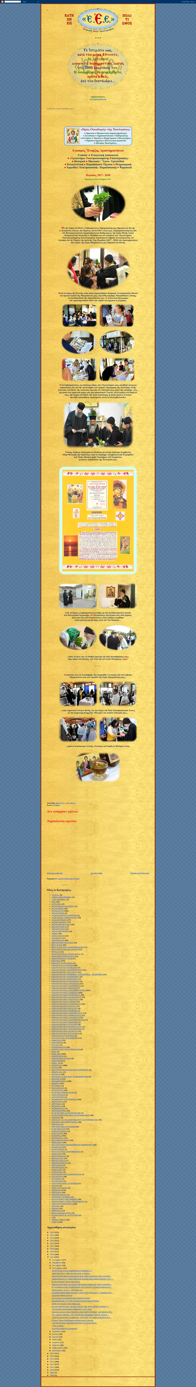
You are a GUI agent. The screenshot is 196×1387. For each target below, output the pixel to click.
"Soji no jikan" (58, 1326)
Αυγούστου (57, 1331)
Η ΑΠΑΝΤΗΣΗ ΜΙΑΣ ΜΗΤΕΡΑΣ (66, 1282)
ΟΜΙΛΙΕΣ (55, 1118)
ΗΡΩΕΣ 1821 (57, 1072)
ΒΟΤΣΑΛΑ (56, 952)
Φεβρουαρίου (58, 1348)
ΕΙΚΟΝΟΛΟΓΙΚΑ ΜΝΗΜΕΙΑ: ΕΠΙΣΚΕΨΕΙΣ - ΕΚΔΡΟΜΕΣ (77, 974)
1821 (53, 902)
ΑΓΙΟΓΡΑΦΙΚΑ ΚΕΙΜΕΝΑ (63, 906)
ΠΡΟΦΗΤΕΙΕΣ (57, 1167)
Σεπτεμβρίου (57, 1268)
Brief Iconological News (61, 1213)
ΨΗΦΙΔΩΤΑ (56, 1211)
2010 (52, 1370)
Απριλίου (56, 1342)
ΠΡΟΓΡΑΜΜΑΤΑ (58, 1156)
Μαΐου (55, 1340)
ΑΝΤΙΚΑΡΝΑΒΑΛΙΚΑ (61, 924)
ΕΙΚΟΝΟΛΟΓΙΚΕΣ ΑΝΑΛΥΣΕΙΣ (65, 984)
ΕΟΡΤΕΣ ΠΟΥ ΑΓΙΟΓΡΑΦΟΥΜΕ (65, 1049)
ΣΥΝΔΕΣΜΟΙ (57, 1181)
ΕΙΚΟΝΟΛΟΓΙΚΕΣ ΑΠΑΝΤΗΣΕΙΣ (66, 986)
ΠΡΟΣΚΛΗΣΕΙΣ (58, 1161)
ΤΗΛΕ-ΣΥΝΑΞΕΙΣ (59, 1188)
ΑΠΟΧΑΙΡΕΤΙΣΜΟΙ (60, 931)
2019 (52, 1252)
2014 (52, 1359)
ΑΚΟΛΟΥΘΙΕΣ (57, 913)
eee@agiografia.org (98, 99)
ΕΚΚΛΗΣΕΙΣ (57, 1043)
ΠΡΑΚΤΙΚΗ (56, 1154)
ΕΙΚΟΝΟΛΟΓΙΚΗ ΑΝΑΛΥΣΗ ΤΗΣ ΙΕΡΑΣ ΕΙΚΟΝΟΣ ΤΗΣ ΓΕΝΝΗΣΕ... (82, 1285)
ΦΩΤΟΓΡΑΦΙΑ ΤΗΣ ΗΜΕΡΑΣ (64, 1199)
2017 (52, 1257)
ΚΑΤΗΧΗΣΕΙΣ (57, 1088)
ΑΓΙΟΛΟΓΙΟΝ (57, 911)
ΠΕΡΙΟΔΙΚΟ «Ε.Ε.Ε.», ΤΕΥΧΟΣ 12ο (67, 1290)
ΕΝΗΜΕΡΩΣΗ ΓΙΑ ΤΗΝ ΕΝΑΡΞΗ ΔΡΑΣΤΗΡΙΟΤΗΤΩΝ (75, 1301)
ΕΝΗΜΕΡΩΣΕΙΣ (58, 1047)
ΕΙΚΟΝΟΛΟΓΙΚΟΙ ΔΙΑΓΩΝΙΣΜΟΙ (66, 1029)
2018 (52, 1254)
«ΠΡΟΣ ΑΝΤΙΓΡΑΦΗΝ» (61, 897)
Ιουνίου (55, 1337)
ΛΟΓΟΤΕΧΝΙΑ (57, 1097)
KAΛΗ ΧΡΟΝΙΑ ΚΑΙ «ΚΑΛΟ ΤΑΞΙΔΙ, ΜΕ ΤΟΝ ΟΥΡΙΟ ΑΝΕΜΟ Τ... (80, 1307)
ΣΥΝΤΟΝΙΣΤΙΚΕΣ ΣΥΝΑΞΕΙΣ (64, 1183)
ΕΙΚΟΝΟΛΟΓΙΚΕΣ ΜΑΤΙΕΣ (63, 1006)
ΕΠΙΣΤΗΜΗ (56, 1061)
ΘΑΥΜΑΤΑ (56, 1074)
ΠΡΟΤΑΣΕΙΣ (56, 1165)
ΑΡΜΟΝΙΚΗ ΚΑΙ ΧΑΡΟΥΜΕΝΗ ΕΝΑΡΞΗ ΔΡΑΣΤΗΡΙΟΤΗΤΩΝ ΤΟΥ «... (83, 1279)
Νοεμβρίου (57, 1263)
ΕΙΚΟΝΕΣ (55, 961)
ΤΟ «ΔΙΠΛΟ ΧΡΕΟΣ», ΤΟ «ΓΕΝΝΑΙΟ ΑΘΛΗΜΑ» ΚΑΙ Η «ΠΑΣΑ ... (80, 1315)
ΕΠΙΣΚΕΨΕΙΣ (57, 1056)
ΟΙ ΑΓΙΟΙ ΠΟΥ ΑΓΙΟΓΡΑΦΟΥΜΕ (66, 1113)
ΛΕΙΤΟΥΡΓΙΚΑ (58, 1095)
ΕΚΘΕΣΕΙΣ (56, 1040)
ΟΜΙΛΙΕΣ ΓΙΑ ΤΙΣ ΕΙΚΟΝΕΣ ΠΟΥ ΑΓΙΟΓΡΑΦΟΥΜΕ (74, 1120)
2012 (52, 1364)
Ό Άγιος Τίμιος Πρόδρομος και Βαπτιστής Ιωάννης (72, 1320)
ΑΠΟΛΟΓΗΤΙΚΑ (58, 927)
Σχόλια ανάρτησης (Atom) (68, 879)
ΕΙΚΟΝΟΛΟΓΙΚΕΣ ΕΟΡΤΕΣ (63, 1002)
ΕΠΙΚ (53, 1052)
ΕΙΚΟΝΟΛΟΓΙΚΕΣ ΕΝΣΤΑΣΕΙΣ (65, 999)
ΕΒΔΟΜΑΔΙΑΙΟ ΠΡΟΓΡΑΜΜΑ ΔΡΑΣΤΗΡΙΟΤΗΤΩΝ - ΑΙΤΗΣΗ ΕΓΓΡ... (82, 1312)
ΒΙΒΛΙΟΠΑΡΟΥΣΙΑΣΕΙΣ (62, 943)
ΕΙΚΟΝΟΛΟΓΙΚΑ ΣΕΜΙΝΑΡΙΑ (64, 979)
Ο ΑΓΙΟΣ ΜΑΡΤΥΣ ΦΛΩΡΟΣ (64, 1329)
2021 (52, 1246)
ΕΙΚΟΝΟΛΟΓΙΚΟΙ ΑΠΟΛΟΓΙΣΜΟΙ (66, 1027)
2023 (52, 1241)
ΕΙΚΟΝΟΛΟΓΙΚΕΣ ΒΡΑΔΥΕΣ (64, 988)
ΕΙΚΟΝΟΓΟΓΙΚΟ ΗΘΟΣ (62, 963)
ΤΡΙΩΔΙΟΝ (56, 1190)
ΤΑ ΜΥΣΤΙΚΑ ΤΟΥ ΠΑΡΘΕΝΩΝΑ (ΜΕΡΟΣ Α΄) (72, 1271)
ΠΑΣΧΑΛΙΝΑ (57, 1133)
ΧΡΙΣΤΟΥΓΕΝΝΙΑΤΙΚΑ (61, 1204)
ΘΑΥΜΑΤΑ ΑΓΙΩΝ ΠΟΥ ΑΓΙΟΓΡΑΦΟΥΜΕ (69, 1077)
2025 (52, 1235)
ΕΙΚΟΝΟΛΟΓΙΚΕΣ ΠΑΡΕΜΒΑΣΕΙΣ (66, 1013)
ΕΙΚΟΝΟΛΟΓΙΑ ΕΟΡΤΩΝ (62, 965)
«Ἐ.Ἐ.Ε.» (55, 895)
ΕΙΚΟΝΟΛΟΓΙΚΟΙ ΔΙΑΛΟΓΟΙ (64, 1031)
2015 (52, 1356)
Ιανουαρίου (57, 1351)
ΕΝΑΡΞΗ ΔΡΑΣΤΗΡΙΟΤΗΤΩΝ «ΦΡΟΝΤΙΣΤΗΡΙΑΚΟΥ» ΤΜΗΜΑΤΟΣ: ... (83, 1293)
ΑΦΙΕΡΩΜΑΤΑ (57, 940)
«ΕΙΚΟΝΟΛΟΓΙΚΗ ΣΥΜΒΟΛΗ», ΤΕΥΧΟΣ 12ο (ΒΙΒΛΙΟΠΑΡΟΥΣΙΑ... (81, 1318)
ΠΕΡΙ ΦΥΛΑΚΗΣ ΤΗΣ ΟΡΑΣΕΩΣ (66, 1304)
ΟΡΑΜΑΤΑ (56, 1124)
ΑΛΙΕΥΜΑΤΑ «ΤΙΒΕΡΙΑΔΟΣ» (64, 918)
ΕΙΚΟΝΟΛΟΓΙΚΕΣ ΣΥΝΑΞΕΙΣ (64, 1018)
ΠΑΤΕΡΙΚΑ (56, 1136)
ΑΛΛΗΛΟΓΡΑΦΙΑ (59, 920)
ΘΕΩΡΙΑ (55, 1083)
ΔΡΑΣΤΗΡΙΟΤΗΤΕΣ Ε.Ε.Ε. (62, 956)
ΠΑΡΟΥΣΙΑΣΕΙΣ (58, 1131)
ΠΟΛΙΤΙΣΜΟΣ (57, 1149)
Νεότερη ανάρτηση (55, 873)
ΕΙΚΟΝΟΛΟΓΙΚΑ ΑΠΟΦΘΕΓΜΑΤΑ (66, 970)
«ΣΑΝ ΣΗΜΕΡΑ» (58, 899)
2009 (52, 1373)
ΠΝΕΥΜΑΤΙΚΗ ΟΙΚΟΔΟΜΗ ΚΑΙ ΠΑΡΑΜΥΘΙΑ (72, 1145)
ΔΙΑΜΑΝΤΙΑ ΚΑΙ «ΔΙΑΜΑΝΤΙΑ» (66, 954)
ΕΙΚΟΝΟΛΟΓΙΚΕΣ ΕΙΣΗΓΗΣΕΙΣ (65, 995)
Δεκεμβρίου (57, 1260)
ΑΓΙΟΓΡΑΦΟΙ (57, 909)
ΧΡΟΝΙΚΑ (56, 805)
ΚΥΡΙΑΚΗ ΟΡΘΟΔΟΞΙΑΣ (62, 1093)
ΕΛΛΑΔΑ (55, 1045)
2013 (52, 1362)
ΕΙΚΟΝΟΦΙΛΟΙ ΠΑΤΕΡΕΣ (62, 1036)
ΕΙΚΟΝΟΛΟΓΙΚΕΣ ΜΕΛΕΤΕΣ (64, 1008)
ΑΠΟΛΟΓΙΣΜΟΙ (58, 929)
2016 (52, 1353)
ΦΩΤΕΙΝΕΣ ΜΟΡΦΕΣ (61, 1197)
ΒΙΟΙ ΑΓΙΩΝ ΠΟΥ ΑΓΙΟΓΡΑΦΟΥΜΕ (67, 947)
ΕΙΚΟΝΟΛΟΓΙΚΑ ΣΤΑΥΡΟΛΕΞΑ (65, 981)
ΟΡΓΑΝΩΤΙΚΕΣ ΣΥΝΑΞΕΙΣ (63, 1127)
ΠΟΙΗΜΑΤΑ (56, 1147)
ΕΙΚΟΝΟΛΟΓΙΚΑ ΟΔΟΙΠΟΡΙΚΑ (65, 977)
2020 (52, 1249)
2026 (52, 1232)
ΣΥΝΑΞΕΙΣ (56, 1179)
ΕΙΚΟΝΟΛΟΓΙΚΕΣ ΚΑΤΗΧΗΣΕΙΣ (66, 1004)
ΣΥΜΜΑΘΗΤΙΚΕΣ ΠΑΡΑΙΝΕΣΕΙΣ (66, 1174)
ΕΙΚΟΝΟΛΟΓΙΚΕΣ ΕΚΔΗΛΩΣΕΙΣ (66, 997)
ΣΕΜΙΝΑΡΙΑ (57, 1170)
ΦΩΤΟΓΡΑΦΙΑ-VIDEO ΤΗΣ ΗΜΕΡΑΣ (67, 1202)
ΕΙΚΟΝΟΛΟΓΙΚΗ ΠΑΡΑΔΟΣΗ (64, 1022)
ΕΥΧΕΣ (54, 1068)
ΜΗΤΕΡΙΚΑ (56, 1104)
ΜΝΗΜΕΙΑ (56, 1106)
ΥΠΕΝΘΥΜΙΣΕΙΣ (59, 1195)
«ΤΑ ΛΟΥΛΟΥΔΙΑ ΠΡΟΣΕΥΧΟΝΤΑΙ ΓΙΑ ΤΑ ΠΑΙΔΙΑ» (74, 1323)
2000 (52, 1375)
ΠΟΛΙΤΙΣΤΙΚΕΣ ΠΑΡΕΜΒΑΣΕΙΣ (65, 1152)
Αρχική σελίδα (96, 873)
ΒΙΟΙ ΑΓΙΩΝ (56, 945)
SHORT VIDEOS (58, 1220)
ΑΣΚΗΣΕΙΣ (56, 938)
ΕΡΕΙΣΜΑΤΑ (56, 1065)
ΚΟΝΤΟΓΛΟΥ (57, 1090)
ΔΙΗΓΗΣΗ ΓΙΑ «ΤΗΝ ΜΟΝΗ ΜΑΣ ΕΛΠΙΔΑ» (71, 1274)
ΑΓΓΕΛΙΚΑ (56, 904)
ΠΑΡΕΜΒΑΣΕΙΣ (58, 1129)
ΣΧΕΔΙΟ (55, 1186)
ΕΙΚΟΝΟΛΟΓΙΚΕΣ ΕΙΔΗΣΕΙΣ (64, 993)
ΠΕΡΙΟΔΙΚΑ (56, 1142)
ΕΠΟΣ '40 (55, 1063)
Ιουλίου (55, 1334)
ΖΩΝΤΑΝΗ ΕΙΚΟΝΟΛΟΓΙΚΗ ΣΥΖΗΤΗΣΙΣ (69, 1070)
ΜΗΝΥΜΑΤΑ (57, 1102)
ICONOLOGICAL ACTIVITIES (64, 1215)
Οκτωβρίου (57, 1265)
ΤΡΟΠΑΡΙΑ (56, 1192)
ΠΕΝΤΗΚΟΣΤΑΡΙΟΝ (60, 1140)
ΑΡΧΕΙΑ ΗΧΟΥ (58, 936)
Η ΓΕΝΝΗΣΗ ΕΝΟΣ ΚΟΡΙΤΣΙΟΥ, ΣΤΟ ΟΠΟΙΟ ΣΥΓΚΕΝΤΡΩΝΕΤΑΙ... (81, 1287)
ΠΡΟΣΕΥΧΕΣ (57, 1158)
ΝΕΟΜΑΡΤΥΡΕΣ (58, 1111)
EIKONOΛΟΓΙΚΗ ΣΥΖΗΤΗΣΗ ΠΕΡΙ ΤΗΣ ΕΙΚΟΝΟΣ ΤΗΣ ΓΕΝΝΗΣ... (82, 1276)
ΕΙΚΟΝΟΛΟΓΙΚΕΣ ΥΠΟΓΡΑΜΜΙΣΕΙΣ (68, 1020)
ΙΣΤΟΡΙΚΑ (56, 1086)
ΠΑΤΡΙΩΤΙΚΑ (57, 1138)
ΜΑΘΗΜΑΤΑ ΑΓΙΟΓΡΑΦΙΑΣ (63, 1099)
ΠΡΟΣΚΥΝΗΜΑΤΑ (59, 1163)
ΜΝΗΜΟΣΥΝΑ (58, 1108)
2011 (52, 1367)
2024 (52, 1238)
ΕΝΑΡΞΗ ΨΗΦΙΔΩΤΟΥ (62, 1296)
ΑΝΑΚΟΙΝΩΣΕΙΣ (59, 922)
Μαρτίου (56, 1345)
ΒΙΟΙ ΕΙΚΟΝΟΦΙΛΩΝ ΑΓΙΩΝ (64, 949)
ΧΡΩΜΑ (55, 1208)
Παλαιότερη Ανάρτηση (139, 873)
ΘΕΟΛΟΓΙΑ (56, 1079)
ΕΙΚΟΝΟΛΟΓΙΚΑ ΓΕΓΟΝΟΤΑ (64, 972)
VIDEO (54, 1222)
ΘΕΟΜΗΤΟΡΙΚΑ (58, 1081)
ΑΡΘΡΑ (54, 934)
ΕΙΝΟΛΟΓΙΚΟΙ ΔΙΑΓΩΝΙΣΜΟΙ (65, 1038)
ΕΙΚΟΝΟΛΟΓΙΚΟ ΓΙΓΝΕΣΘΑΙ (64, 1024)
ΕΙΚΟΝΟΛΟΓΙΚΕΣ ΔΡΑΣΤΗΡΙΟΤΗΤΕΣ (68, 990)
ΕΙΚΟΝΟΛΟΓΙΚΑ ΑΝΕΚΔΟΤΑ (64, 968)
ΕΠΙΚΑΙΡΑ (56, 1054)
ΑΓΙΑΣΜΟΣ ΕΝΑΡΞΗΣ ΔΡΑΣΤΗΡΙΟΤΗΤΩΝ (71, 1298)
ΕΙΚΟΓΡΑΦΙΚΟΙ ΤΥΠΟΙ (62, 959)
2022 (52, 1243)
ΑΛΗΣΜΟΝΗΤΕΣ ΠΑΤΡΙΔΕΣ (64, 915)
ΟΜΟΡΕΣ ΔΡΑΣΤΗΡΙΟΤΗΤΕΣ (64, 1122)
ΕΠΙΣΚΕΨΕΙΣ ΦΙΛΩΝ (61, 1058)
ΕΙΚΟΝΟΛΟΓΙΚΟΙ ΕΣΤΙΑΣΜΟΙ (65, 1033)
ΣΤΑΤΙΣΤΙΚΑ (57, 1172)
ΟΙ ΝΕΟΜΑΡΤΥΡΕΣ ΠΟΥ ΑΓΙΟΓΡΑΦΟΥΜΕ (70, 1115)
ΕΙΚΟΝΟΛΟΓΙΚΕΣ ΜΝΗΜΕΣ (64, 1011)
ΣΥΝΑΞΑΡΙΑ (57, 1177)
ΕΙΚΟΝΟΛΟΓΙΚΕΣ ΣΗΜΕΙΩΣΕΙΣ (66, 1015)
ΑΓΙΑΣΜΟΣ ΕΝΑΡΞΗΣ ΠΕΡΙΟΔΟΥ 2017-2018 (72, 1309)
